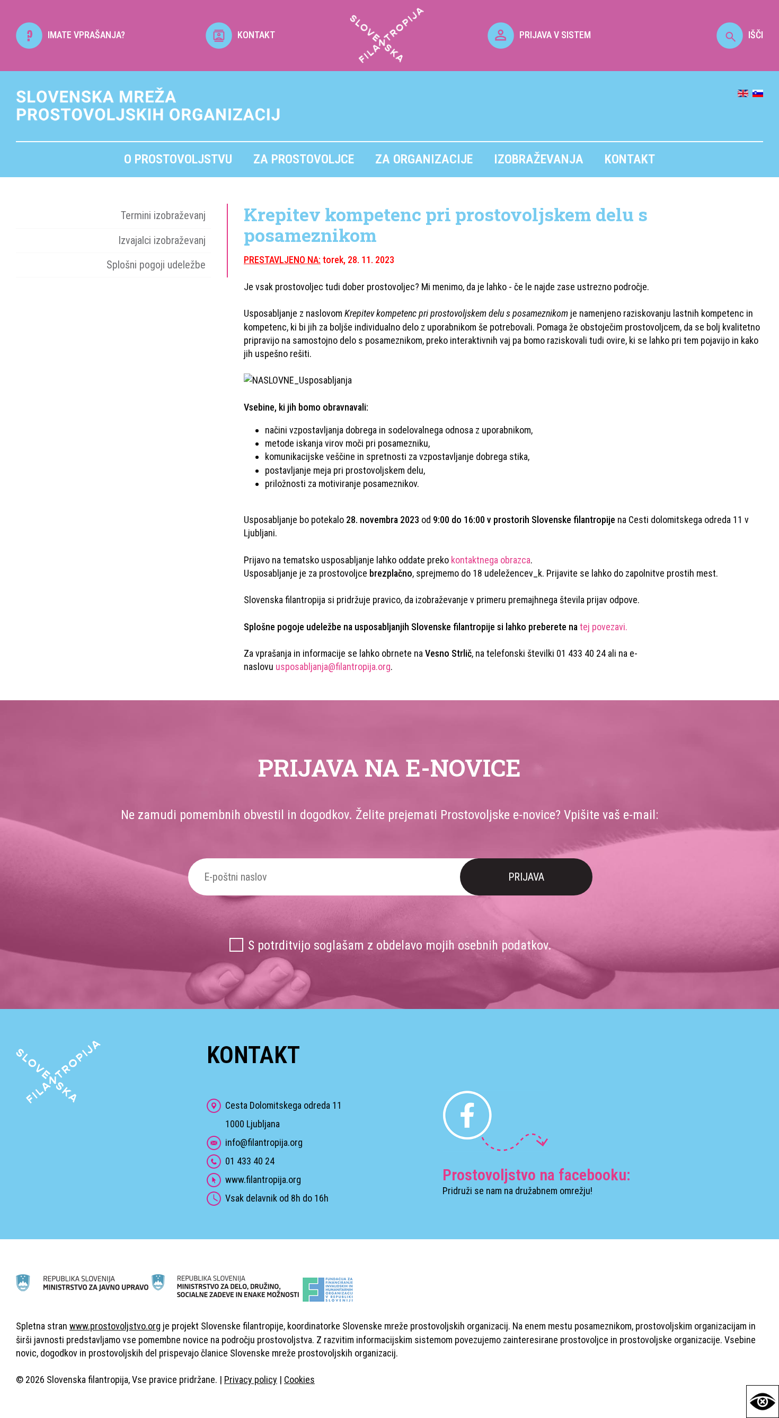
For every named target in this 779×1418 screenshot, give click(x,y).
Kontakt (630, 159)
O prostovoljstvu (178, 159)
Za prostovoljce (303, 159)
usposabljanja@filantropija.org (333, 666)
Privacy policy (250, 1379)
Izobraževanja (538, 159)
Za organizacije (424, 159)
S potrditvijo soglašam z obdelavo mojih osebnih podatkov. (400, 945)
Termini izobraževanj (163, 215)
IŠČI (755, 34)
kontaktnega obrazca (490, 560)
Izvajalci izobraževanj (162, 240)
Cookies (299, 1379)
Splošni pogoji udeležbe (156, 264)
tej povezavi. (603, 626)
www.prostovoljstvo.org (115, 1326)
